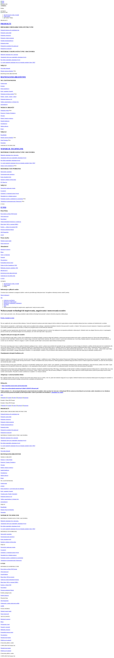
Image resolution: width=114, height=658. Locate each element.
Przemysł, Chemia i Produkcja (8, 113)
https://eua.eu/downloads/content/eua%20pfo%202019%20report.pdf (20, 388)
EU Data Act (4, 182)
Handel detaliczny (5, 121)
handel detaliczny (5, 470)
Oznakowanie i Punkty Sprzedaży (9, 494)
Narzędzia (3, 143)
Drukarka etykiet (5, 110)
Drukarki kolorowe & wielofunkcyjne (10, 30)
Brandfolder (4, 135)
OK (1, 297)
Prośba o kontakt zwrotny (7, 318)
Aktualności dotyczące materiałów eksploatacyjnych (13, 57)
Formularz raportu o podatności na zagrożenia (12, 198)
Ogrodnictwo (4, 123)
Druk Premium (4, 140)
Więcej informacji (5, 295)
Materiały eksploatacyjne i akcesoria (10, 155)
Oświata (3, 115)
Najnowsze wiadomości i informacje (13, 303)
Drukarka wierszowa (6, 35)
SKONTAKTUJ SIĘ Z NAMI (11, 15)
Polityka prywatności (6, 640)
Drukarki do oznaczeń (6, 48)
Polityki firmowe (5, 595)
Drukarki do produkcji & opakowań (9, 46)
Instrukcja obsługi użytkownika (8, 179)
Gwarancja (3, 191)
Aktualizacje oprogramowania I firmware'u (11, 201)
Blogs (2, 252)
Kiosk (2, 129)
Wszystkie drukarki (5, 68)
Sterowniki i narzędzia (6, 171)
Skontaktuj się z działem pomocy (9, 196)
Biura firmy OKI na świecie (7, 577)
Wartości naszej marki (6, 240)
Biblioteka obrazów (5, 629)
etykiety (2, 486)
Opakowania (4, 83)
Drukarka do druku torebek (7, 94)
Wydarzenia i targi (5, 624)
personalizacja (4, 104)
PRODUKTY (6, 24)
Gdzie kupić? (7, 16)
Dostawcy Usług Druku (6, 459)
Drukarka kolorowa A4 (6, 99)
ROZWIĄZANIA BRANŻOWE (13, 77)
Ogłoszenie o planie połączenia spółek (10, 603)
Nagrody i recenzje (5, 627)
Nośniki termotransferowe (7, 40)
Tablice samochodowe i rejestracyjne (10, 102)
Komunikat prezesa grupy (7, 262)
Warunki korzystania (6, 637)
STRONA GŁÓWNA (9, 300)
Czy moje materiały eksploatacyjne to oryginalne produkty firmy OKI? (18, 62)
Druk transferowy (5, 88)
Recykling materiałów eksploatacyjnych (10, 59)
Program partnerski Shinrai (7, 229)
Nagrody (3, 257)
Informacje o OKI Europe (10, 301)
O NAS (3, 207)
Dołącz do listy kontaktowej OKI (9, 265)
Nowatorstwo (4, 260)
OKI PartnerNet (4, 232)
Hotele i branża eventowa (7, 118)
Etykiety (3, 86)
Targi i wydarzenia (5, 254)
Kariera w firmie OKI (6, 585)
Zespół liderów (4, 574)
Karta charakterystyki (6, 177)
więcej (2, 235)
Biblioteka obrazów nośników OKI (9, 268)
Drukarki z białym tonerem (7, 38)
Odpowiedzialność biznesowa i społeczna (11, 221)
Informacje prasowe (5, 249)
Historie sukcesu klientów (7, 71)
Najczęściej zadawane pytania (8, 188)
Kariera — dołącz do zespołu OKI (9, 227)
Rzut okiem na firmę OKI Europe (9, 213)
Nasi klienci (3, 219)
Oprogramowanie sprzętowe (8, 174)
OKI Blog (6, 304)
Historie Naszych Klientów (7, 509)
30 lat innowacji (4, 216)
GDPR (2, 606)
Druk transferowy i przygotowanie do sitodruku (12, 488)
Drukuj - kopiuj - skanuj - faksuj (8, 96)
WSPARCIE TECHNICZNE (12, 149)
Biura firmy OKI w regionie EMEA (9, 224)
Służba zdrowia (4, 126)
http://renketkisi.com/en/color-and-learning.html (14, 385)
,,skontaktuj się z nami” (57, 392)
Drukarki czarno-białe (6, 32)
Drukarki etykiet (5, 43)
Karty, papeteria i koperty (7, 91)
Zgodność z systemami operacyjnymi (10, 193)
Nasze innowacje (5, 243)
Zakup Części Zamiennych (7, 165)
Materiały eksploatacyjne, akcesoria (9, 54)
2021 (5, 306)
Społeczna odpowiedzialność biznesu (10, 579)
